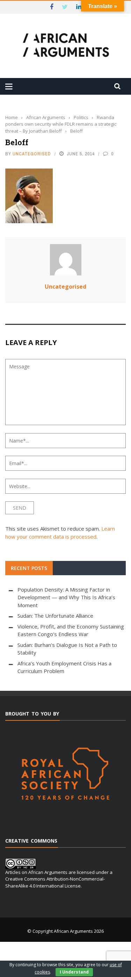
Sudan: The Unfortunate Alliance (55, 615)
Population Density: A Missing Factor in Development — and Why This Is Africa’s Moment (66, 597)
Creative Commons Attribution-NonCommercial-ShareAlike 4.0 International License (55, 882)
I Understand (74, 972)
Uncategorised (32, 154)
